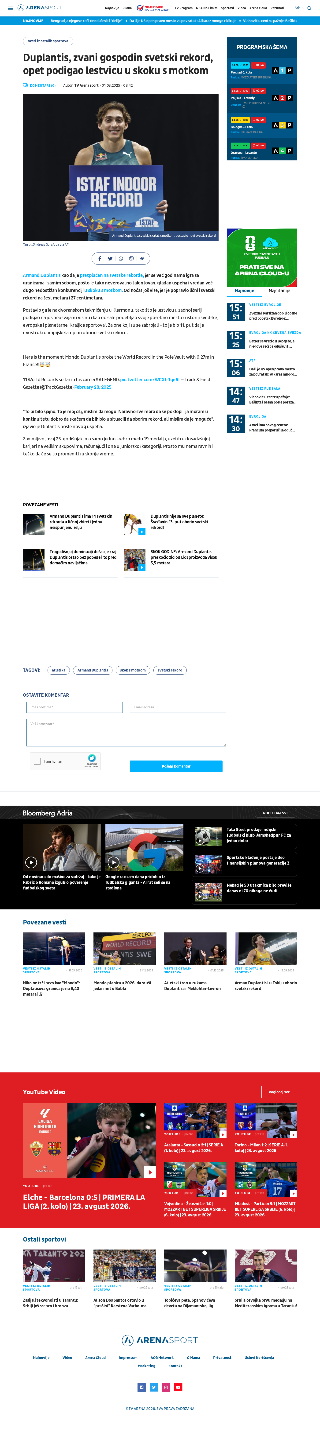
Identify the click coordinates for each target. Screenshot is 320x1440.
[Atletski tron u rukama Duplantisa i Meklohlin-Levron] (195, 954)
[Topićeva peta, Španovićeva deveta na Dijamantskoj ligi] (195, 1271)
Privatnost (222, 1357)
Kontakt (175, 1366)
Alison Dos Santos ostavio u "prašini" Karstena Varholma (119, 1303)
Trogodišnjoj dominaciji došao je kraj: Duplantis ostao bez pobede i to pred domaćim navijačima (83, 557)
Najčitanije (279, 291)
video (67, 1357)
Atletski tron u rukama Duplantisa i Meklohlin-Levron (192, 985)
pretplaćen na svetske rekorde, (112, 275)
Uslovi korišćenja (259, 1357)
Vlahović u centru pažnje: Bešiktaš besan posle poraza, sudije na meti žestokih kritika (271, 400)
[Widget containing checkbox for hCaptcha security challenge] (65, 761)
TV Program (184, 8)
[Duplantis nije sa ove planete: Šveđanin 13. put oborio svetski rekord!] (134, 524)
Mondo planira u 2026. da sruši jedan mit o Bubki (122, 985)
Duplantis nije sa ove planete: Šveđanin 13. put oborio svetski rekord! (179, 522)
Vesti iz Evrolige (265, 305)
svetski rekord (170, 670)
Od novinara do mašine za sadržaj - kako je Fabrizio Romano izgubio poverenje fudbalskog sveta (61, 882)
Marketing (146, 1366)
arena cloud (95, 1357)
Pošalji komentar (176, 766)
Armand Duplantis (42, 275)
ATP (252, 361)
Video (242, 8)
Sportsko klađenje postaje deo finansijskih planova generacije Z (258, 860)
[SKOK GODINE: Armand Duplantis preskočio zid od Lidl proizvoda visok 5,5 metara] (134, 560)
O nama (193, 1357)
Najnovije (112, 8)
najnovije (41, 1357)
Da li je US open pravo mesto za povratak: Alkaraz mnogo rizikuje (168, 21)
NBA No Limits (206, 8)
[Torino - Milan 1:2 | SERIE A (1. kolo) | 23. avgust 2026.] (266, 1120)
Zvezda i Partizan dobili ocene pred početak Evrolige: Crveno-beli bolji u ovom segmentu (273, 316)
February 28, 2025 (92, 387)
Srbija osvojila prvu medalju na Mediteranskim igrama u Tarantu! (266, 1303)
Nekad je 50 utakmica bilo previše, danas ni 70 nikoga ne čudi (260, 888)
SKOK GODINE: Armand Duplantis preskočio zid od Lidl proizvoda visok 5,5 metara (184, 557)
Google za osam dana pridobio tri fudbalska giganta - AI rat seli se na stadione (137, 882)
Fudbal (128, 8)
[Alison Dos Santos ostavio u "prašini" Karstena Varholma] (124, 1271)
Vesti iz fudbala (264, 389)
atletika (58, 670)
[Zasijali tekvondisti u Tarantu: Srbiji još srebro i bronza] (54, 1271)
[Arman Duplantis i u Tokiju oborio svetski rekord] (266, 954)
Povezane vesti (40, 505)
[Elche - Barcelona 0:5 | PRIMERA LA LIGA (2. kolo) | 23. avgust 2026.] (89, 1140)
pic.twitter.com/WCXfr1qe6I (149, 380)
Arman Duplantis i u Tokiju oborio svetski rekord (266, 985)
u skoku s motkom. (103, 290)
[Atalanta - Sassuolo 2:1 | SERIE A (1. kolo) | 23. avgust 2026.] (195, 1120)
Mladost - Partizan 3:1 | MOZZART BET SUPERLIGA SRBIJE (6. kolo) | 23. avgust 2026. (265, 1209)
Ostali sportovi (44, 1239)
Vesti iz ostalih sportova (48, 41)
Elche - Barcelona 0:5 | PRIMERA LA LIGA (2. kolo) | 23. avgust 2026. (84, 1202)
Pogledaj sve (276, 813)
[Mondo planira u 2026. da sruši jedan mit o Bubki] (124, 954)
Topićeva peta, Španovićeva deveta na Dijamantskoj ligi (189, 1303)
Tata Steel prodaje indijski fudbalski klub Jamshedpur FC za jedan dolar (259, 835)
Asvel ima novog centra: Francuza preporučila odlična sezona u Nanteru (272, 428)
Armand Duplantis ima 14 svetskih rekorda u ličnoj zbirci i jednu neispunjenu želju (81, 522)
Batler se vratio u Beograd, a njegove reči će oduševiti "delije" (57, 21)
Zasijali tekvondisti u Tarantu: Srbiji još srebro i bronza (50, 1303)
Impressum (128, 1357)
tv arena (137, 1408)
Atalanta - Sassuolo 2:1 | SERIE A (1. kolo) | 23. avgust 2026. (193, 1147)
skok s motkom (133, 670)
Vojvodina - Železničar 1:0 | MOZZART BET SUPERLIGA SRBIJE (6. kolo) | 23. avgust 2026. (195, 1209)
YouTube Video (44, 1092)
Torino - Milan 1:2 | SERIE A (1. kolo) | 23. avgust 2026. (261, 1147)
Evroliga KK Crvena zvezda (275, 333)
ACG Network (162, 1357)
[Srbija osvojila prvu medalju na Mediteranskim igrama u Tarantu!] (266, 1271)
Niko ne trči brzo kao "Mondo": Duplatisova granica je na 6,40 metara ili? (51, 988)
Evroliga (257, 417)
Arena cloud (258, 8)
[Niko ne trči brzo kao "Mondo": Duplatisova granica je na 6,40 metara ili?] (54, 954)
